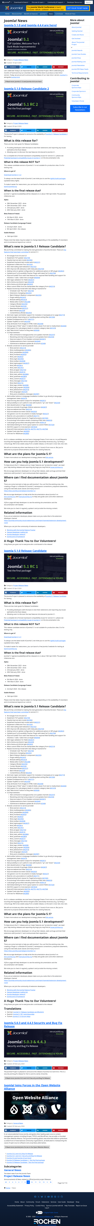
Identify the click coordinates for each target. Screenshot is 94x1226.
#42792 (23, 370)
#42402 (29, 284)
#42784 (44, 429)
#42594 (51, 337)
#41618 (52, 328)
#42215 (20, 383)
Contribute (59, 14)
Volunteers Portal (78, 101)
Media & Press (70, 14)
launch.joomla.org (10, 187)
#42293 (24, 304)
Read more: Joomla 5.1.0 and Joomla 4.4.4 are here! (24, 82)
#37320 (51, 425)
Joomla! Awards (77, 50)
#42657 (31, 280)
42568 (43, 343)
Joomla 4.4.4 (15, 77)
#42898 (25, 385)
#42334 (57, 403)
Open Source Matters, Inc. (45, 1217)
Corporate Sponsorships (76, 86)
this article (49, 457)
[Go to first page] (6, 1182)
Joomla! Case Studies (79, 54)
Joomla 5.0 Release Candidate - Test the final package (25, 1162)
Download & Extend (21, 2)
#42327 (25, 308)
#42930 (27, 322)
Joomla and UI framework (16, 537)
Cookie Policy (40, 1206)
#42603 (26, 431)
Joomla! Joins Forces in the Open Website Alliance (32, 1087)
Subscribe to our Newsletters (80, 108)
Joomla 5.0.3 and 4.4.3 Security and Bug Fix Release (33, 1024)
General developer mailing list (17, 532)
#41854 (34, 427)
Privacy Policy (29, 1206)
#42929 (24, 392)
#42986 (29, 260)
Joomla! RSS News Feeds (80, 69)
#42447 (22, 297)
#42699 (30, 282)
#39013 (42, 423)
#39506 (36, 330)
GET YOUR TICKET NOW (77, 8)
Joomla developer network (16, 534)
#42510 (51, 286)
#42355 (38, 295)
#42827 (26, 363)
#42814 (22, 372)
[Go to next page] (47, 1182)
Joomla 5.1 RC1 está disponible (23, 1014)
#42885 (26, 434)
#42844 (37, 341)
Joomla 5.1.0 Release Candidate (25, 551)
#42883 (23, 376)
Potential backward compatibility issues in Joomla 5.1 (22, 158)
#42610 (23, 398)
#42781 (20, 368)
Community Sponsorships (76, 96)
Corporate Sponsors (79, 91)
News (51, 14)
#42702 (33, 267)
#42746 (30, 291)
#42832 (61, 271)
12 (39, 1182)
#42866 (25, 352)
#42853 (23, 354)
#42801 (19, 365)
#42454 (28, 313)
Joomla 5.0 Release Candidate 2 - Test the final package (26, 1160)
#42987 (36, 394)
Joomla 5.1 (63, 75)
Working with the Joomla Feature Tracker (21, 530)
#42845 (28, 350)
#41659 (29, 264)
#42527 (45, 414)
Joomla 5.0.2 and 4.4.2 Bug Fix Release (20, 1154)
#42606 (63, 326)
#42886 (25, 374)
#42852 (20, 357)
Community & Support (56, 2)
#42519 (28, 409)
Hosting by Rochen (47, 1225)
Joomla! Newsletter (78, 65)
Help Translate (69, 1206)
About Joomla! (17, 14)
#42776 (39, 429)
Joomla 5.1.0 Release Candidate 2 (26, 88)
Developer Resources (74, 2)
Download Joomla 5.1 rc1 (12, 637)
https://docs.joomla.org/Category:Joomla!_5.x (19, 491)
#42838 (22, 361)
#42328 (22, 311)
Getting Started (77, 31)
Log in (47, 1208)
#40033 (49, 420)
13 (43, 1182)
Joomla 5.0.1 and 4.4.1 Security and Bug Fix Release (24, 1156)
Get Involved (76, 39)
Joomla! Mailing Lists (79, 62)
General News (18, 1123)
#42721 (31, 319)
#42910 (26, 390)
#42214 (22, 348)
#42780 (52, 273)
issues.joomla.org (56, 467)
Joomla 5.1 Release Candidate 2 (56, 134)
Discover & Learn (38, 2)
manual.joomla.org (25, 497)
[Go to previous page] (9, 1182)
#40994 (36, 278)
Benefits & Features (31, 14)
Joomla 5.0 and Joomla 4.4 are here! (19, 1158)
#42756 (27, 429)
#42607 (43, 407)
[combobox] (89, 2)
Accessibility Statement (15, 1206)
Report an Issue (81, 1206)
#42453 (28, 293)
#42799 (26, 258)
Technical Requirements (80, 73)
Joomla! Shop (76, 58)
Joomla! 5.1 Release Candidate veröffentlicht (28, 1012)
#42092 (33, 412)
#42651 (42, 401)
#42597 (51, 335)
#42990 (20, 359)
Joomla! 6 (43, 14)
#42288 (27, 302)
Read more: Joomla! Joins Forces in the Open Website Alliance (27, 1147)
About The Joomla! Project (78, 43)
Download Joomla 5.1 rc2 (12, 175)
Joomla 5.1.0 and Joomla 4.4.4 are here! (30, 25)
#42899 (26, 387)
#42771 (36, 416)
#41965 (45, 418)
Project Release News (20, 60)
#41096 (51, 317)
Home (7, 14)
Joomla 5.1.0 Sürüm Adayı (21, 1016)
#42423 (23, 300)
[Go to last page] (51, 1182)
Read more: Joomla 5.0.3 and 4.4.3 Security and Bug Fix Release (28, 1078)
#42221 (37, 262)
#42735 (24, 381)
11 (36, 1182)
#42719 (61, 315)
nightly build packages (58, 178)
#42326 (23, 306)
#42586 (28, 405)
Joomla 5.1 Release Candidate (56, 596)
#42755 (33, 429)
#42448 (40, 324)
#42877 (22, 379)
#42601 (42, 339)
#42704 (41, 269)
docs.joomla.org (9, 497)
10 (32, 1182)
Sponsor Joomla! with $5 (54, 1206)
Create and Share (78, 35)
